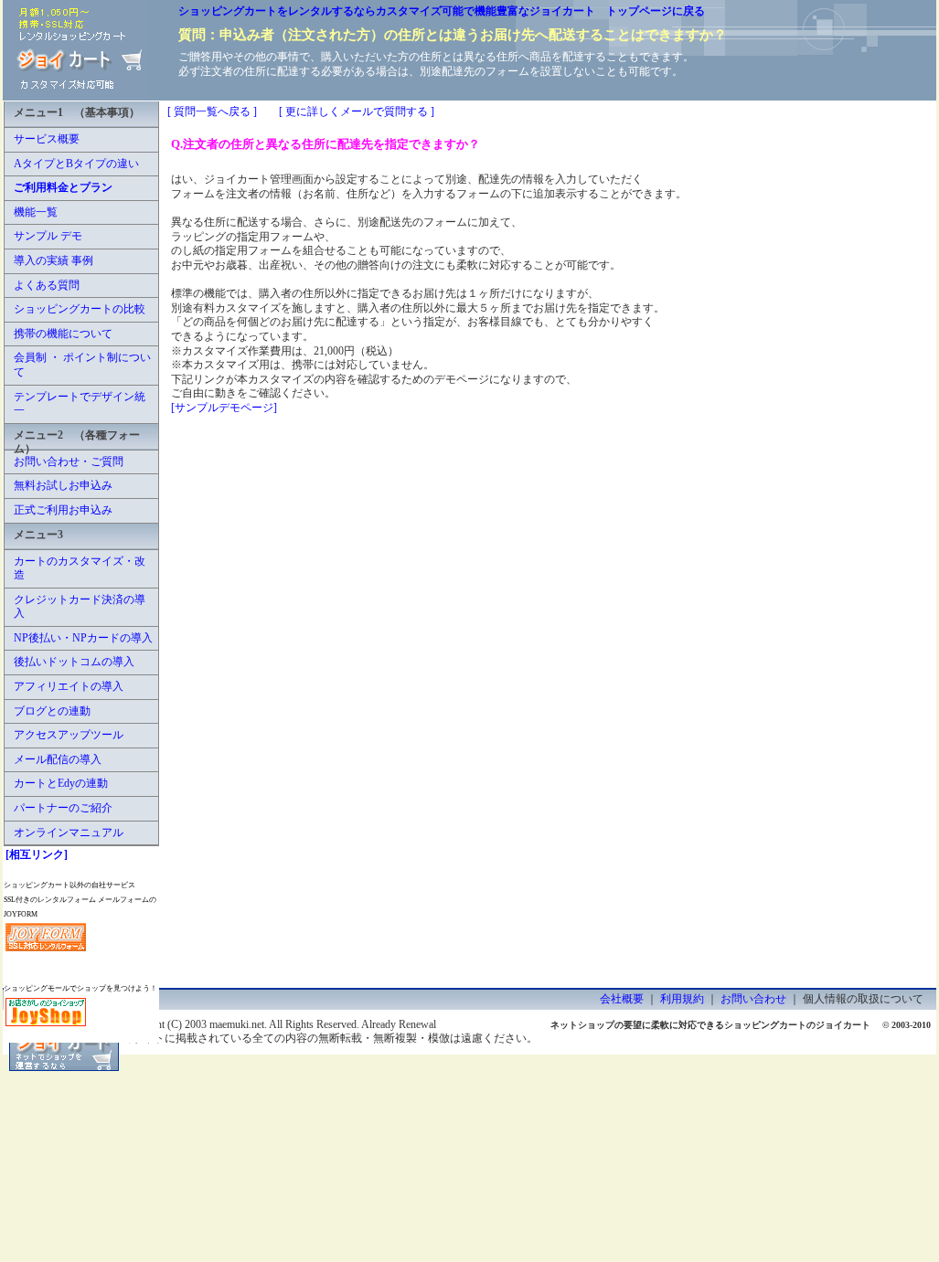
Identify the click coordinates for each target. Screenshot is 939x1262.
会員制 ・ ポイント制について (82, 364)
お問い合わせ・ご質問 (68, 461)
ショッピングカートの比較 (79, 308)
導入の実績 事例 (53, 260)
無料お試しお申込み (63, 485)
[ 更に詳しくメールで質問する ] (356, 111)
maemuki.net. (238, 1024)
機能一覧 (36, 212)
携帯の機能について (63, 333)
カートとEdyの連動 (61, 783)
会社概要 (622, 998)
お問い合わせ (753, 998)
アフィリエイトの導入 (68, 686)
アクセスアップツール (68, 734)
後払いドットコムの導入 (74, 661)
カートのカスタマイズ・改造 (79, 568)
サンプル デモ (48, 235)
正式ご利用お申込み (63, 510)
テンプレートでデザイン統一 (79, 404)
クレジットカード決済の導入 (79, 606)
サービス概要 (47, 139)
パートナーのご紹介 (63, 807)
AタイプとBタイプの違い (76, 163)
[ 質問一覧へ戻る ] (212, 111)
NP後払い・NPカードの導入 (83, 637)
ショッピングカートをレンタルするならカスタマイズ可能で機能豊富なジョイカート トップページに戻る (441, 11)
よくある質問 (47, 285)
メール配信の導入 (57, 759)
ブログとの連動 (52, 711)
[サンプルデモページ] (224, 407)
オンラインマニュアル (68, 832)
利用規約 (682, 998)
